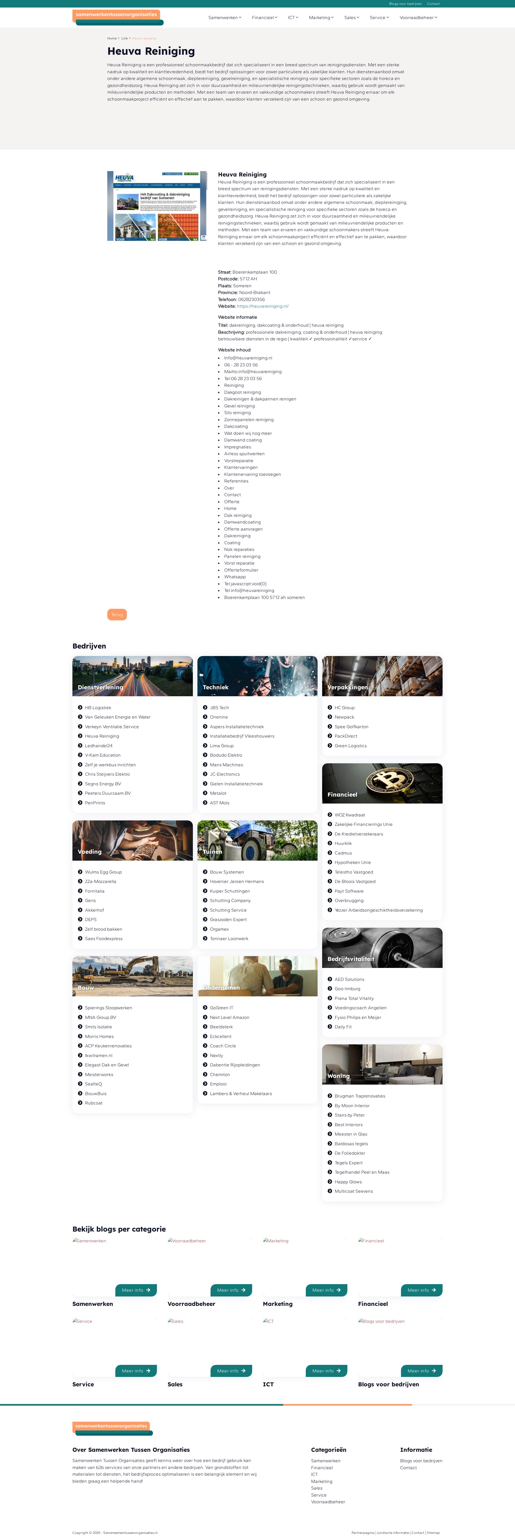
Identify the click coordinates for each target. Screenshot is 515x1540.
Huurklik (343, 843)
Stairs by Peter (350, 1115)
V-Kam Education (103, 755)
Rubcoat (93, 1103)
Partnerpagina (363, 1533)
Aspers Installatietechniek (237, 726)
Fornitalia (95, 891)
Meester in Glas (351, 1134)
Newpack (344, 717)
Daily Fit (343, 1026)
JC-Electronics (225, 774)
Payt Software (349, 891)
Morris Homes (99, 1036)
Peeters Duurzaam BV (108, 793)
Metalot (218, 793)
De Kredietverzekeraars (359, 834)
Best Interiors (349, 1124)
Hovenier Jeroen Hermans (237, 881)
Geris (90, 900)
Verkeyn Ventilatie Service (112, 726)
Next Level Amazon (229, 1017)
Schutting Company (230, 900)
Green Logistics (351, 745)
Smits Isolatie (98, 1026)
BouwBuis (95, 1093)
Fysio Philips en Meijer (358, 1017)
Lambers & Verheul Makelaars (241, 1093)
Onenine (219, 717)
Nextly (216, 1055)
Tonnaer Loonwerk (229, 938)
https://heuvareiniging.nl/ (263, 306)
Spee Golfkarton (352, 726)
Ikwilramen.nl (98, 1055)
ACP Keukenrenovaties (108, 1045)
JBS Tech (219, 707)
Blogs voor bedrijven (405, 4)
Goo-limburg (347, 988)
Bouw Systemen (227, 872)
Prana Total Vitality (354, 998)
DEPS (91, 919)
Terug (117, 614)
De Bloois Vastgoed (355, 881)
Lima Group (222, 745)
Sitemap (433, 1533)
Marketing (320, 17)
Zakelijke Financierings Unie (364, 824)
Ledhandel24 (99, 745)
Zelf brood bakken (103, 929)
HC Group (345, 707)
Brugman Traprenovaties (360, 1096)
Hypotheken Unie (353, 862)
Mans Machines (226, 764)
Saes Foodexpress (104, 938)
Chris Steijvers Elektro (107, 774)
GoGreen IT (221, 1007)
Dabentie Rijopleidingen (235, 1064)
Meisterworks (99, 1074)
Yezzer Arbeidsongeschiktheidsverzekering (379, 910)
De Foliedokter (350, 1153)
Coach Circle (223, 1045)
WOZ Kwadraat (350, 814)
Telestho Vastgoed (354, 872)
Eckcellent (220, 1036)
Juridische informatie (392, 1533)
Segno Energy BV (103, 783)
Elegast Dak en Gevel (107, 1064)
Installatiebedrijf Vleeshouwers (242, 736)
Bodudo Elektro (226, 755)
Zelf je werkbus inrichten (110, 764)
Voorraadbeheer (417, 17)
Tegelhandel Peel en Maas (362, 1172)
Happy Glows (348, 1181)
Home (112, 38)
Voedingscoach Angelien (361, 1007)
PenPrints (95, 802)
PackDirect (346, 736)
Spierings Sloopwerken (108, 1007)
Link (125, 38)
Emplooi (218, 1083)
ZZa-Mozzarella (100, 881)
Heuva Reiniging (102, 736)
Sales (350, 17)
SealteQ (93, 1083)
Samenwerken (223, 17)
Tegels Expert (349, 1162)
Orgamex (219, 929)
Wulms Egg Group (103, 872)
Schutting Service (228, 910)
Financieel (263, 17)
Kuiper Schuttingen (230, 891)
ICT (292, 17)
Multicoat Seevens (354, 1191)
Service (378, 17)
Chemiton (220, 1074)
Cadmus (343, 853)
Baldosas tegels (351, 1143)
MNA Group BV (100, 1017)
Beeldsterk (221, 1026)
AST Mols (219, 802)
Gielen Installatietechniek (236, 783)
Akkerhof (94, 910)
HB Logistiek (98, 707)
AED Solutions (349, 979)
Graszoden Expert (228, 919)
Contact (433, 4)
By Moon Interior (352, 1105)
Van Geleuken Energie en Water (118, 717)
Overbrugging (349, 900)
